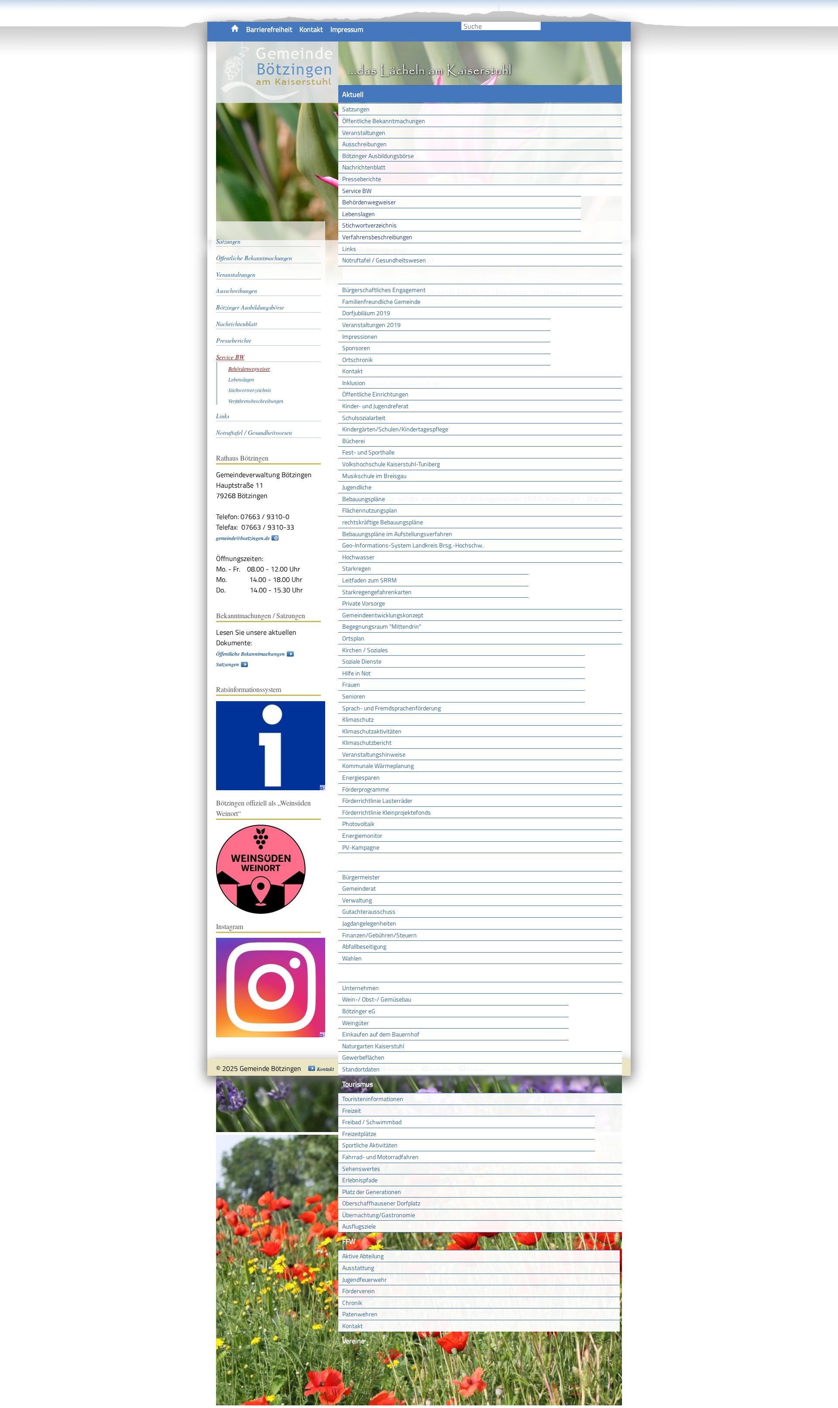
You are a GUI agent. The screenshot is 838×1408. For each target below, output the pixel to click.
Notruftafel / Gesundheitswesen (384, 260)
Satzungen (356, 109)
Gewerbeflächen (363, 1057)
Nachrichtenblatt (363, 167)
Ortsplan (353, 638)
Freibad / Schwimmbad (372, 1121)
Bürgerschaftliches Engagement (384, 289)
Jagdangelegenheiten (369, 923)
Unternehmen (360, 987)
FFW (348, 1241)
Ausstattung (358, 1267)
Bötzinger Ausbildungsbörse (378, 155)
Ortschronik (357, 359)
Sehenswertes (361, 1168)
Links (349, 248)
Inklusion (353, 382)
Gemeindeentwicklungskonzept (382, 615)
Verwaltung (357, 900)
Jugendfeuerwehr (364, 1279)
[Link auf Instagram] (275, 1035)
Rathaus (354, 862)
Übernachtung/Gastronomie (378, 1214)
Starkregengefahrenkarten (377, 591)
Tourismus (357, 1084)
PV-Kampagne (360, 847)
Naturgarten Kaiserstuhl (373, 1045)
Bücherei (353, 440)
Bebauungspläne (363, 498)
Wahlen (352, 958)
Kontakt (311, 29)
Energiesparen (361, 777)
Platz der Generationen (371, 1191)
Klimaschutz (358, 719)
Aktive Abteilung (363, 1255)
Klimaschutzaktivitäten (372, 731)
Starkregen (356, 568)
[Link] (275, 788)
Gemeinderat (359, 888)
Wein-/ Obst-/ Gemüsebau (376, 999)
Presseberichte (361, 178)
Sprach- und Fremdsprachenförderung (391, 708)
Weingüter (355, 1022)
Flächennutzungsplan (369, 510)
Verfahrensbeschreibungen (377, 236)
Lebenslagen (358, 213)
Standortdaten (361, 1069)
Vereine (353, 1341)
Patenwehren (360, 1313)
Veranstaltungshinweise (373, 754)
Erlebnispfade (360, 1179)
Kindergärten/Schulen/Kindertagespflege (395, 429)
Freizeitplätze (359, 1133)
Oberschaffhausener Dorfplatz (381, 1203)
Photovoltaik (358, 823)
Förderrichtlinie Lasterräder (377, 800)
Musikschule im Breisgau (374, 475)
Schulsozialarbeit (363, 417)
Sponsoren (356, 347)
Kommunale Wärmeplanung (378, 765)
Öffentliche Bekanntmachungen (383, 120)
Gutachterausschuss (368, 911)
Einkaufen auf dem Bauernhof (380, 1034)
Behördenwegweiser (369, 202)
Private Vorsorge (363, 603)
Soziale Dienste (361, 661)
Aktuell (353, 94)
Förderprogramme (365, 789)
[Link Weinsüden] (265, 912)
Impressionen (360, 336)
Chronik (352, 1302)
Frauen (351, 684)
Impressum (346, 29)
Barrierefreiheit (269, 29)
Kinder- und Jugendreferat (375, 405)
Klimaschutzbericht (367, 742)
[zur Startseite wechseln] (277, 98)
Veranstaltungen (363, 132)
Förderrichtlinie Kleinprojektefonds (386, 812)
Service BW (356, 190)
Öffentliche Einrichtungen (375, 394)
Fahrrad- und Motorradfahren (380, 1156)
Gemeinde (357, 275)
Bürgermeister (361, 876)
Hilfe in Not (356, 673)
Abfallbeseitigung (364, 946)
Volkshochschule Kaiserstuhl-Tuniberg (391, 463)
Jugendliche (356, 487)
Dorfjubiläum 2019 (366, 312)
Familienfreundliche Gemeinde (381, 301)
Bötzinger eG (358, 1011)
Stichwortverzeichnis (369, 225)
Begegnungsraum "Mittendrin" (381, 626)
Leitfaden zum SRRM (369, 580)
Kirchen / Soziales (365, 649)
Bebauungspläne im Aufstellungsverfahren (397, 533)
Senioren (353, 696)
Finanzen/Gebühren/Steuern (379, 935)
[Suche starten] (540, 26)
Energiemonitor (362, 835)
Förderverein (358, 1290)
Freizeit (351, 1110)
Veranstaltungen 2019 (371, 324)
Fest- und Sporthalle (368, 452)
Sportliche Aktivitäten (370, 1145)
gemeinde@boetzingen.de (243, 538)
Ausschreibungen (364, 143)
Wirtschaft (358, 972)
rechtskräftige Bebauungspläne (382, 522)
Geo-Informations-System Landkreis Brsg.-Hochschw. (413, 545)
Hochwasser (358, 556)
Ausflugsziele (359, 1226)
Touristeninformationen (372, 1098)
